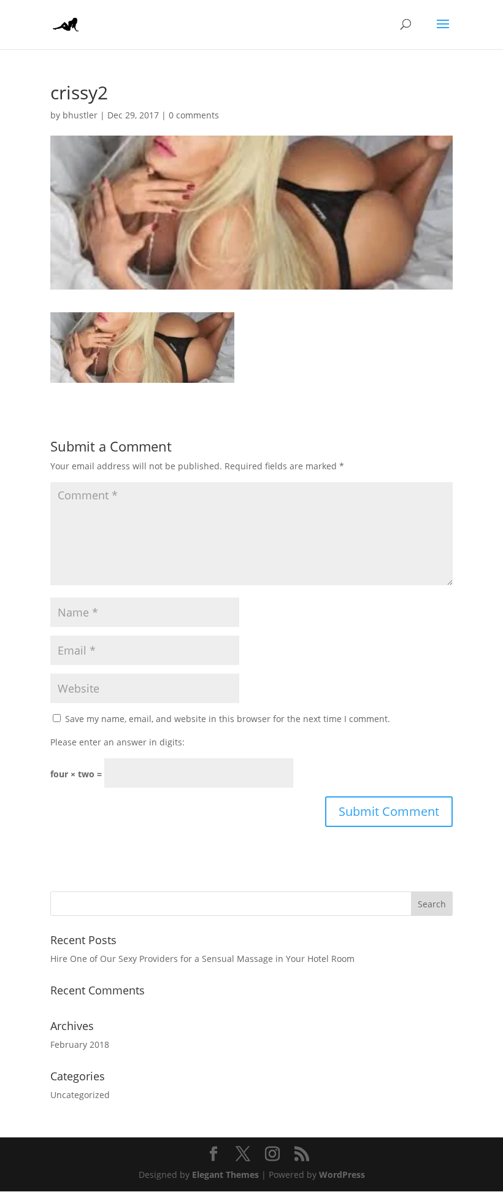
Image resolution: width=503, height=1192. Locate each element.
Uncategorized (80, 1095)
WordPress (342, 1174)
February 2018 (79, 1044)
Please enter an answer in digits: (117, 742)
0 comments (194, 115)
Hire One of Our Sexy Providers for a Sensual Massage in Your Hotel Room (202, 958)
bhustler (80, 115)
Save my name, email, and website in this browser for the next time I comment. (227, 719)
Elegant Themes (225, 1174)
